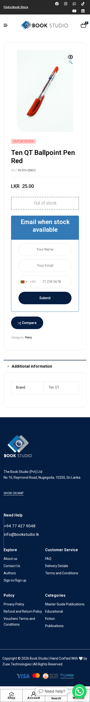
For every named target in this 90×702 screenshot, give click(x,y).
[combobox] (27, 282)
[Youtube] (74, 10)
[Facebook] (56, 3)
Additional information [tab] (32, 366)
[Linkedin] (82, 10)
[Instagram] (65, 3)
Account (33, 698)
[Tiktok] (82, 3)
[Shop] (11, 694)
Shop (11, 698)
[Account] (33, 694)
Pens (28, 337)
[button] (70, 60)
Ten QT (53, 387)
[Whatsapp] (74, 3)
